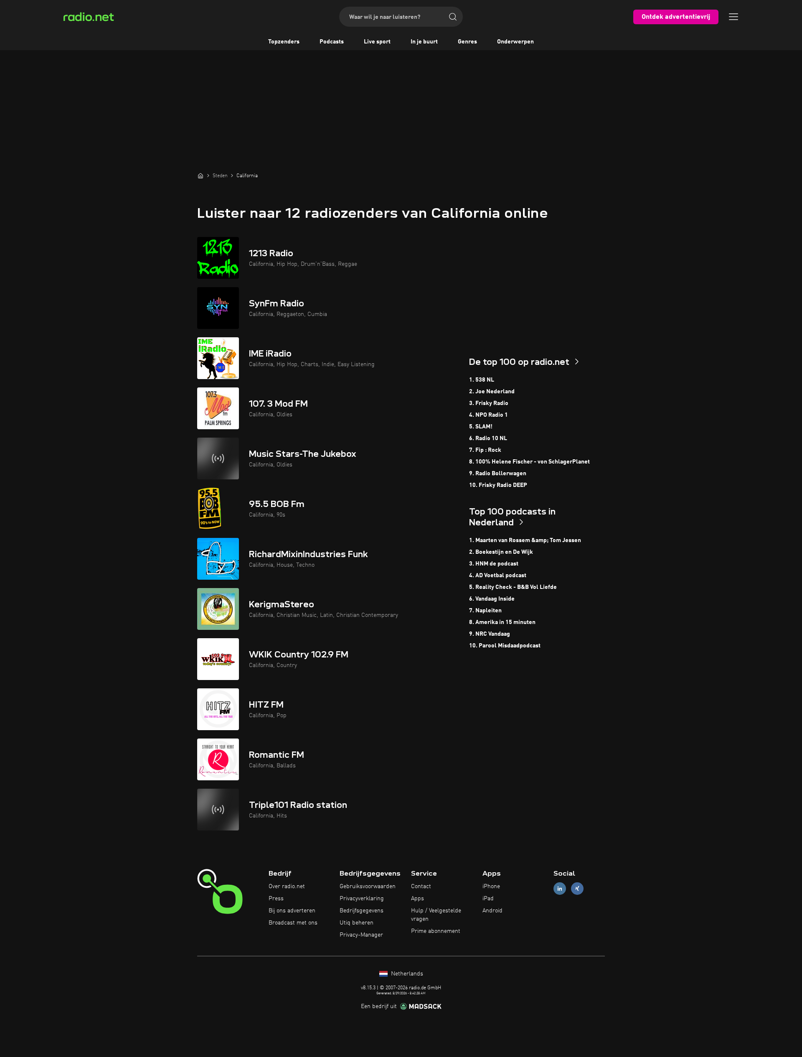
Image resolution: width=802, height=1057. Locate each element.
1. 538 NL (481, 380)
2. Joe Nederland (492, 392)
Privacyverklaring (362, 899)
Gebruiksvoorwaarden (368, 886)
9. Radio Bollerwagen (497, 473)
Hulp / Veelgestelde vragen (436, 915)
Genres (467, 42)
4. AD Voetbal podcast (497, 575)
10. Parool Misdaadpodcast (505, 646)
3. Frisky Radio (488, 403)
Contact (421, 886)
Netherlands (406, 974)
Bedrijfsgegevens (361, 911)
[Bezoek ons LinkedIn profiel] (559, 888)
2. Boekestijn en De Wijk (501, 552)
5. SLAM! (480, 427)
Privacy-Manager (361, 935)
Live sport (377, 42)
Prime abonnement (435, 931)
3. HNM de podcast (493, 564)
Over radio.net (287, 886)
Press (276, 899)
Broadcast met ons (293, 923)
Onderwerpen (515, 42)
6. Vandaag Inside (492, 599)
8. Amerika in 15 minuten (502, 622)
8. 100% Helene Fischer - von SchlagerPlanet (529, 462)
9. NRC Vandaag (489, 634)
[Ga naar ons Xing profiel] (577, 888)
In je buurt (424, 42)
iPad (488, 899)
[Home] (200, 175)
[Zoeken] (453, 17)
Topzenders (283, 42)
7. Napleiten (485, 611)
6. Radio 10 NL (488, 438)
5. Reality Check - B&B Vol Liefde (513, 587)
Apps (417, 899)
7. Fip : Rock (485, 450)
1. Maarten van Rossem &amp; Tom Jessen (525, 540)
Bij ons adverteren (292, 911)
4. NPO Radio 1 (488, 415)
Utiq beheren (356, 923)
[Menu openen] (733, 17)
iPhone (491, 886)
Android (492, 911)
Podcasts (332, 42)
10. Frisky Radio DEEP (498, 485)
